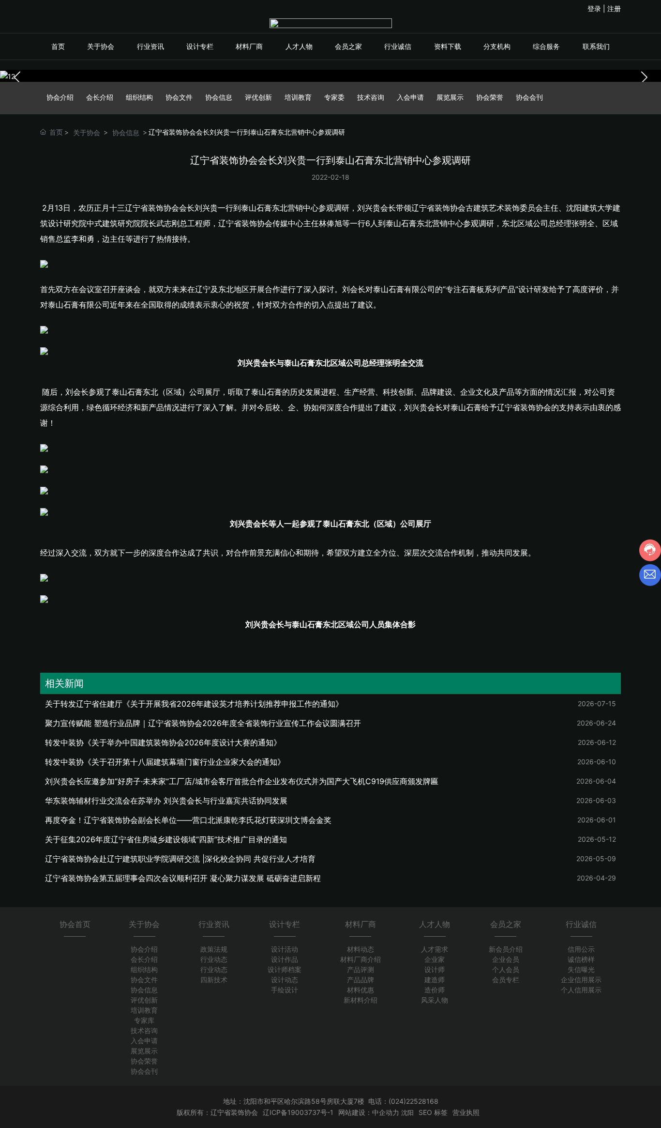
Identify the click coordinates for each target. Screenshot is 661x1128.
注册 (614, 8)
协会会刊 (529, 97)
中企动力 (385, 1112)
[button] (644, 77)
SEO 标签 (433, 1112)
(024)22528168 (413, 1101)
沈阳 (407, 1112)
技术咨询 (370, 97)
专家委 (334, 97)
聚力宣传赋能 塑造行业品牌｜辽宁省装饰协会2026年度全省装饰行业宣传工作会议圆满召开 (203, 723)
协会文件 (179, 97)
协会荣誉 (489, 97)
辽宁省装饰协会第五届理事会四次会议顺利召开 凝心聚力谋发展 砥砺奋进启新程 (183, 878)
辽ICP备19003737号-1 (298, 1112)
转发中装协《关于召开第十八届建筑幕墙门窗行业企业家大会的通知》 (165, 762)
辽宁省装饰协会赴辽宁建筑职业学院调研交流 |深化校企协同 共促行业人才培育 (180, 859)
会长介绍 (99, 97)
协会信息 (218, 97)
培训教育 (298, 97)
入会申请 (410, 97)
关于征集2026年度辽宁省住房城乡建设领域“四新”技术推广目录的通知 (166, 839)
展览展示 (450, 97)
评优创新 (258, 97)
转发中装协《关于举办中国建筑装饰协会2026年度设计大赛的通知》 (163, 742)
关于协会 (86, 132)
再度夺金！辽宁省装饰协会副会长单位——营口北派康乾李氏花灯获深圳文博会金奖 (188, 820)
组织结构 (139, 97)
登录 (595, 8)
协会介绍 (60, 97)
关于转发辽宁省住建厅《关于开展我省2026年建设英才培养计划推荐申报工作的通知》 (194, 704)
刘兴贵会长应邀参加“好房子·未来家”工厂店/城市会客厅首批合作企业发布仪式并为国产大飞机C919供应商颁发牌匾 (241, 781)
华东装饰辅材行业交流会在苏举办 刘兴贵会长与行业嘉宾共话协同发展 (166, 800)
